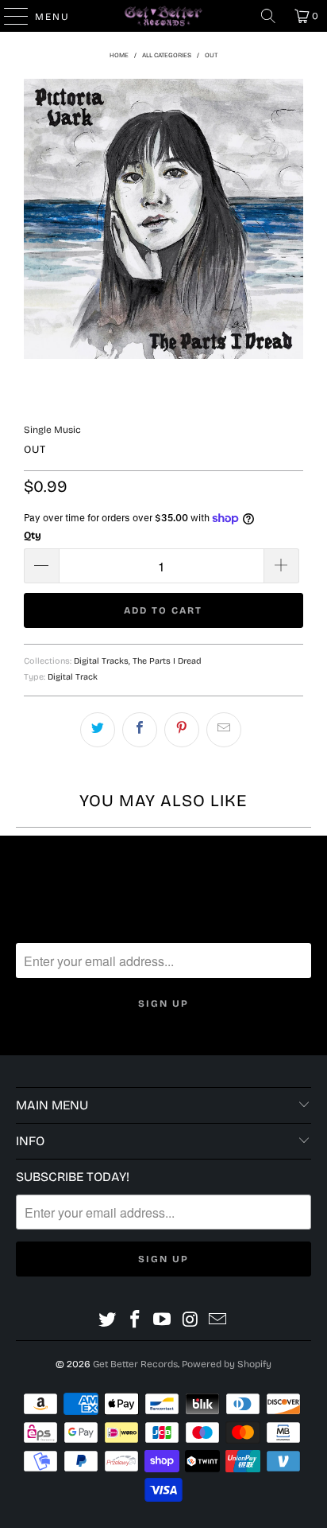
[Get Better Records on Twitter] (108, 1320)
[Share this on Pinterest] (181, 729)
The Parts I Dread (167, 661)
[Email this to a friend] (223, 729)
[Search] (268, 16)
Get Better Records (135, 1364)
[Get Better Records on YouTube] (163, 1320)
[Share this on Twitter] (97, 729)
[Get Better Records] (163, 16)
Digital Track (73, 677)
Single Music (52, 429)
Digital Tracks (101, 661)
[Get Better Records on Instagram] (190, 1320)
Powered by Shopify (226, 1364)
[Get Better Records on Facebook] (135, 1320)
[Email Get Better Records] (218, 1320)
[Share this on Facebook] (139, 729)
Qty (32, 535)
